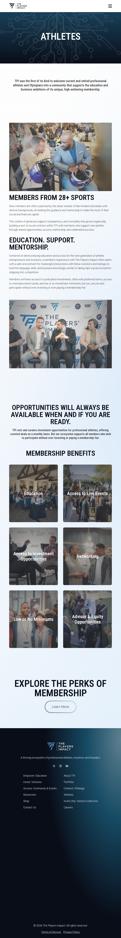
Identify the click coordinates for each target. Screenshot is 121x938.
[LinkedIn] (67, 765)
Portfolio (69, 782)
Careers (68, 807)
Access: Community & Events (40, 788)
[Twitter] (54, 765)
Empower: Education (35, 775)
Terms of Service (51, 932)
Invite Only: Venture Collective (81, 801)
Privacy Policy (71, 932)
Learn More (60, 707)
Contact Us (29, 807)
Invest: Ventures (32, 782)
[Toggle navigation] (110, 6)
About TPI (69, 775)
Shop (26, 801)
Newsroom (29, 794)
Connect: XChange (74, 788)
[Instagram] (60, 765)
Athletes (68, 794)
